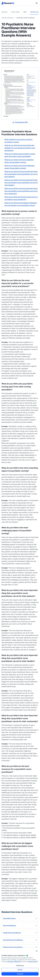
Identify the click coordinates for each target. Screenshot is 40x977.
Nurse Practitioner (9, 926)
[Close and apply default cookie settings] (37, 951)
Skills (25, 12)
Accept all (20, 974)
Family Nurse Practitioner (12, 933)
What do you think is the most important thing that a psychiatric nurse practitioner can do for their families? (21, 182)
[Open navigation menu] (37, 3)
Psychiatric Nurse (9, 918)
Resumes (5, 12)
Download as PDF (21, 122)
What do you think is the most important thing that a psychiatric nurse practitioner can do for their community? (21, 191)
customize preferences (14, 961)
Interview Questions (7, 18)
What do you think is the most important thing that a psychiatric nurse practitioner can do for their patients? (21, 174)
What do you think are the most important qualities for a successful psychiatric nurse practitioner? (19, 147)
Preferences (20, 965)
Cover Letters (15, 12)
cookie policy (32, 961)
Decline (20, 969)
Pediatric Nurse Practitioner (13, 947)
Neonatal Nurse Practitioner (13, 940)
